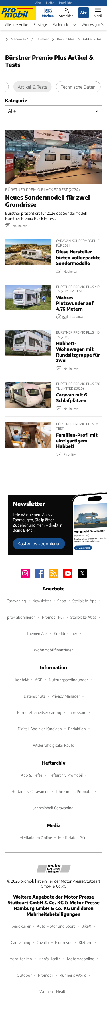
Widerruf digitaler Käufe (53, 745)
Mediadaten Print (73, 837)
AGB (39, 679)
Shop (61, 600)
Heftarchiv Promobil (66, 775)
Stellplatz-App (84, 600)
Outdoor (24, 975)
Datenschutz (34, 696)
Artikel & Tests (32, 87)
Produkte (65, 3)
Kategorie (16, 100)
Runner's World (73, 975)
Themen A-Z (37, 633)
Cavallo (43, 942)
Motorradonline (80, 958)
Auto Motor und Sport (56, 926)
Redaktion (77, 728)
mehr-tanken (20, 958)
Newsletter (41, 600)
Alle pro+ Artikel (17, 24)
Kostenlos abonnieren (39, 543)
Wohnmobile (62, 24)
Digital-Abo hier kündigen (40, 728)
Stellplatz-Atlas (83, 617)
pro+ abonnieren (21, 617)
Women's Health (53, 991)
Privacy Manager (65, 696)
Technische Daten (78, 87)
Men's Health (49, 958)
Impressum (77, 712)
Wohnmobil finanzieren (54, 649)
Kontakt (22, 679)
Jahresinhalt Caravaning (53, 807)
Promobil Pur (53, 617)
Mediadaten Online (35, 837)
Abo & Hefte (31, 775)
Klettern (85, 942)
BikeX (86, 926)
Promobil (45, 975)
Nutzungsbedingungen (69, 679)
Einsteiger (41, 24)
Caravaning (16, 600)
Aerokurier (21, 926)
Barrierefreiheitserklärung (39, 712)
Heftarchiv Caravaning (30, 791)
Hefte (50, 3)
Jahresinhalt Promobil (74, 791)
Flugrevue (63, 942)
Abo (38, 3)
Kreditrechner (65, 633)
